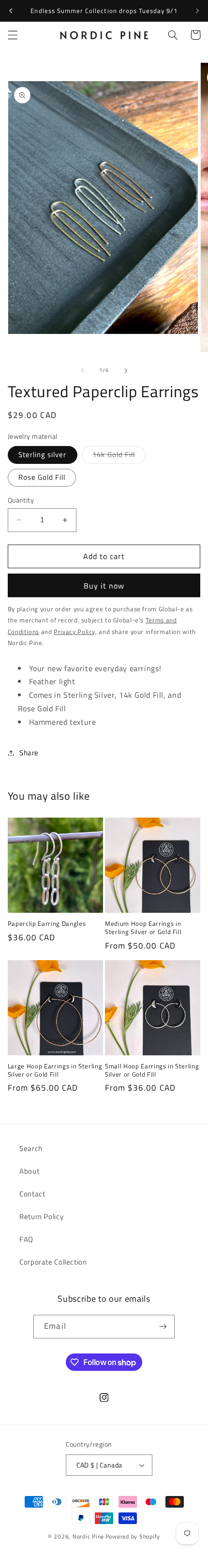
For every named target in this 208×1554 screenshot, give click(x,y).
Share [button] (29, 752)
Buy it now (104, 585)
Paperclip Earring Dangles (47, 924)
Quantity (21, 500)
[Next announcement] (197, 10)
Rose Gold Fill (42, 477)
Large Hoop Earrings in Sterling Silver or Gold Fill (55, 1070)
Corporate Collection (53, 1261)
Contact (32, 1193)
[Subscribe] (162, 1326)
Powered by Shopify (132, 1536)
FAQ (26, 1239)
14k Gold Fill (119, 456)
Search (31, 1148)
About (29, 1171)
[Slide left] (82, 370)
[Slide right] (125, 370)
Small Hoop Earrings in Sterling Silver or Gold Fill (152, 1070)
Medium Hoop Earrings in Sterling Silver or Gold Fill (143, 928)
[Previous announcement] (10, 10)
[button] (12, 35)
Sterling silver (42, 454)
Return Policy (41, 1216)
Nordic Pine (88, 1536)
